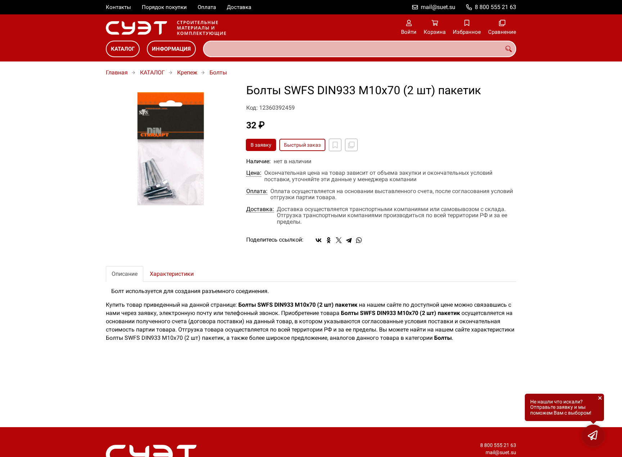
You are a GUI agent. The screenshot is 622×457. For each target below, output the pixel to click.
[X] (338, 240)
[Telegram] (348, 240)
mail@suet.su (438, 7)
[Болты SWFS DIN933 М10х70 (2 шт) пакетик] (170, 149)
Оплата (207, 7)
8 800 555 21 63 (495, 7)
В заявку (261, 145)
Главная (117, 72)
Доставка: (260, 209)
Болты (218, 72)
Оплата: (256, 191)
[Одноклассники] (328, 240)
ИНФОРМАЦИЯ (171, 49)
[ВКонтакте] (318, 240)
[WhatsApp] (359, 240)
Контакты (118, 7)
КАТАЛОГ (123, 49)
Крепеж (187, 72)
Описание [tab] (125, 273)
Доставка (239, 7)
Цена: (253, 173)
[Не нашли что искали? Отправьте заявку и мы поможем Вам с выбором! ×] (593, 435)
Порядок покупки (164, 7)
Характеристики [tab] (172, 273)
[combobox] (359, 49)
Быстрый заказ (302, 145)
